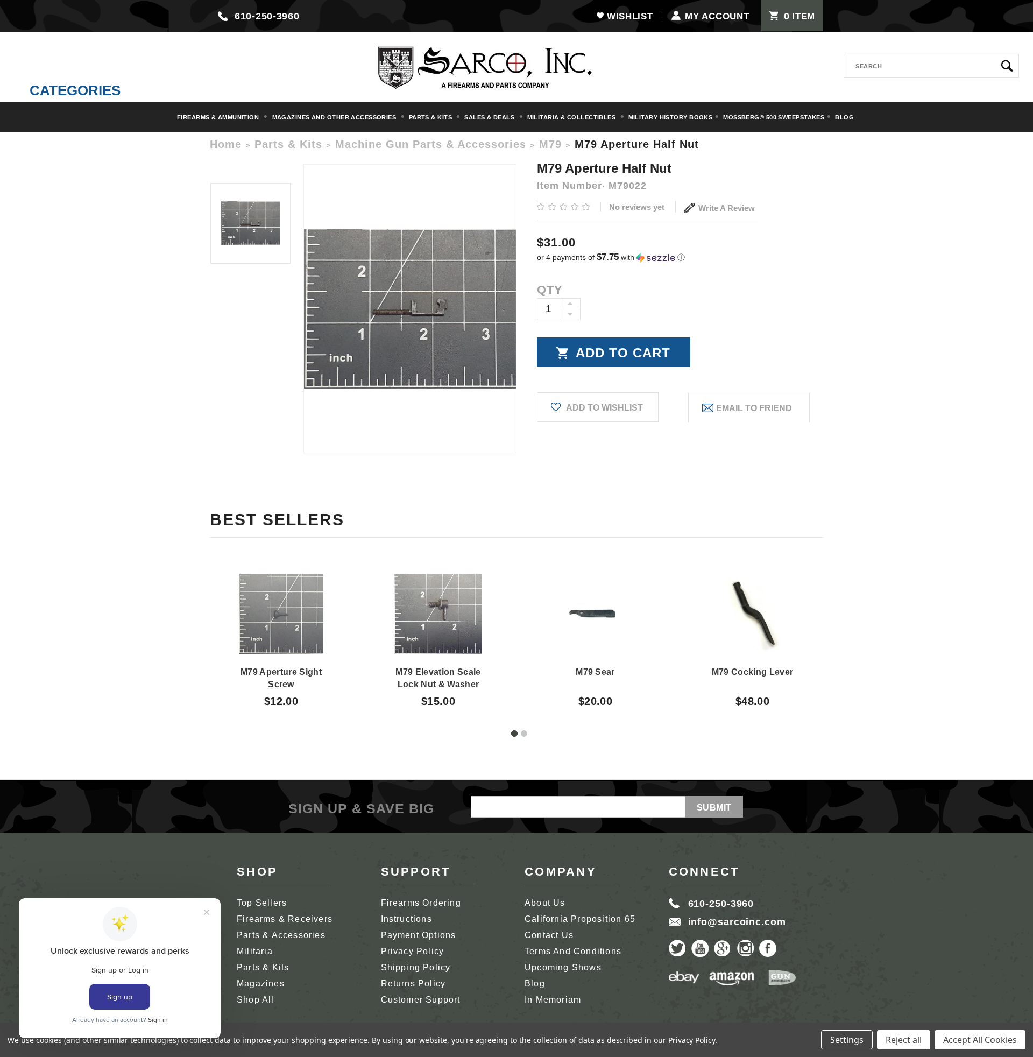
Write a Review (725, 208)
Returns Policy (413, 983)
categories (75, 90)
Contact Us (549, 935)
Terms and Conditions (573, 951)
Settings (847, 1040)
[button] (680, 257)
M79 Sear (595, 672)
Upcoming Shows (563, 967)
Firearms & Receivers (284, 919)
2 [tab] (524, 733)
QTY (550, 290)
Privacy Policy (412, 951)
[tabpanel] (281, 630)
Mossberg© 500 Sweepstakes (773, 117)
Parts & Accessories (281, 935)
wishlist (630, 16)
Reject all (904, 1040)
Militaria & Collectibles (572, 117)
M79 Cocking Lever (752, 672)
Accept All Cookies (980, 1040)
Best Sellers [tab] (277, 519)
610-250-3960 (267, 16)
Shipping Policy (416, 967)
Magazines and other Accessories (335, 117)
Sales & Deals (490, 117)
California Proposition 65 (580, 919)
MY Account (717, 16)
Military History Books (670, 117)
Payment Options (418, 935)
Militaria (255, 951)
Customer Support (421, 999)
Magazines (261, 983)
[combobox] (931, 66)
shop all (255, 999)
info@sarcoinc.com (737, 922)
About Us (545, 902)
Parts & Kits (431, 117)
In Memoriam (553, 999)
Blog (844, 117)
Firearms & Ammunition (219, 117)
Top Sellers (262, 902)
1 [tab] (514, 733)
